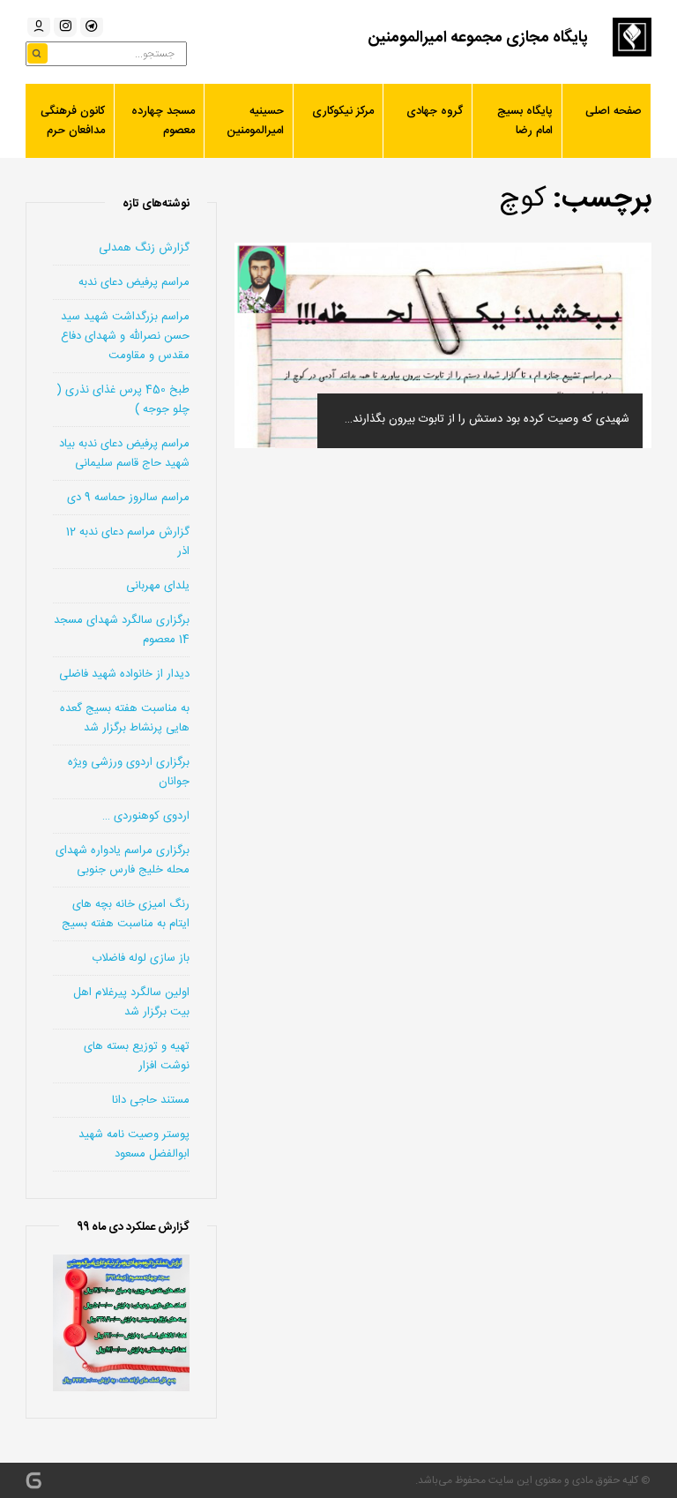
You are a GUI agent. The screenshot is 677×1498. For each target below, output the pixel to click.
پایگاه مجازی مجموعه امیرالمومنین (478, 38)
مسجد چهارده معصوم (163, 120)
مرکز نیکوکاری (343, 111)
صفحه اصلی (613, 111)
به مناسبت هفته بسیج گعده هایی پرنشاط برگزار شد (125, 718)
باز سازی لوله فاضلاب (141, 958)
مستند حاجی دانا (151, 1100)
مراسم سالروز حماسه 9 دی (128, 497)
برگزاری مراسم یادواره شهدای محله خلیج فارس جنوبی (123, 860)
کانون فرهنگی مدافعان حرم (73, 120)
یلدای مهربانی (158, 585)
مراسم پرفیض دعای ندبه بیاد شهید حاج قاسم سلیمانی (124, 453)
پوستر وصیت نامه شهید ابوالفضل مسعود (134, 1144)
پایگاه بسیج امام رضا (525, 120)
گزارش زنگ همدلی (144, 248)
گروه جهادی (434, 111)
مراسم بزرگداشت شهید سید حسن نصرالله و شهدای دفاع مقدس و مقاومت (125, 336)
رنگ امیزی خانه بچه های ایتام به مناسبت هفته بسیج (126, 914)
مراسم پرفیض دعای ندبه (134, 282)
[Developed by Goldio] (33, 1480)
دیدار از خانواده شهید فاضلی (124, 674)
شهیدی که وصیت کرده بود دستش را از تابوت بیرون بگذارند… (487, 419)
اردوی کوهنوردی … (146, 816)
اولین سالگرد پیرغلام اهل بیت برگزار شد (131, 1002)
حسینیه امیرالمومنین (255, 120)
